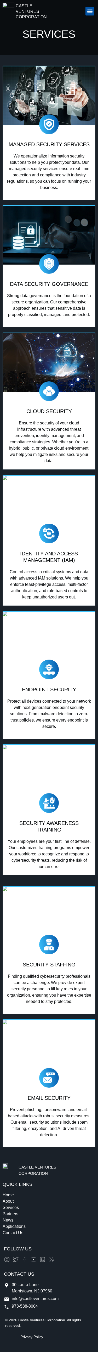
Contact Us (13, 1232)
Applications (14, 1226)
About (8, 1201)
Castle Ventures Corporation (31, 11)
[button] (89, 11)
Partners (10, 1214)
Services (11, 1207)
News (8, 1220)
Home (8, 1195)
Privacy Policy (31, 1337)
